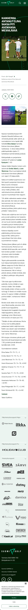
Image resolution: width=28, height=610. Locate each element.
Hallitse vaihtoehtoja (14, 606)
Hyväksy (14, 597)
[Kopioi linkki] (19, 96)
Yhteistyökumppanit (8, 458)
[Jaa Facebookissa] (12, 96)
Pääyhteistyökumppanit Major (11, 417)
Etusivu (4, 76)
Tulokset (4, 394)
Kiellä (14, 602)
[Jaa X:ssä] (5, 96)
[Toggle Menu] (25, 3)
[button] (25, 583)
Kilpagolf (10, 76)
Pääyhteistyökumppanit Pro (10, 444)
